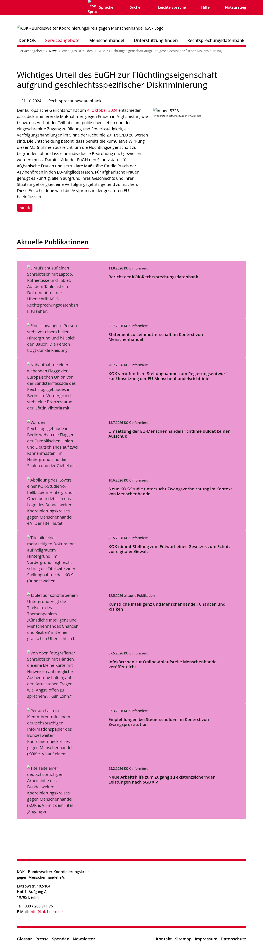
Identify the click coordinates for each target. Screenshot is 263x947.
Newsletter (84, 939)
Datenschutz (233, 939)
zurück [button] (25, 207)
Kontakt (164, 939)
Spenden (60, 939)
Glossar (24, 939)
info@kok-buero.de (46, 911)
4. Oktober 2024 (102, 110)
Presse (42, 939)
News (53, 51)
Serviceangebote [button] (62, 40)
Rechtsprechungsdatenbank (216, 40)
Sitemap (183, 939)
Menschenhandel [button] (106, 40)
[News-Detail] (90, 27)
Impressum (206, 939)
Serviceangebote (31, 51)
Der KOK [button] (27, 40)
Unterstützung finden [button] (156, 40)
